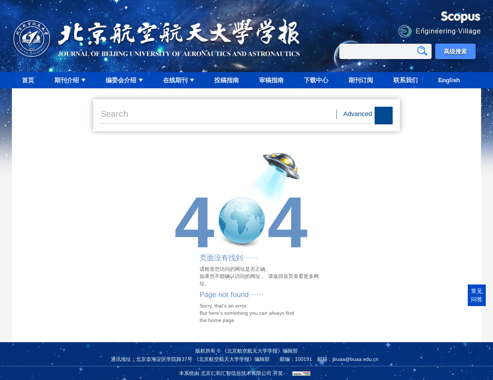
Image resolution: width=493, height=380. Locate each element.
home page (221, 320)
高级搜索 (455, 51)
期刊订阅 (361, 80)
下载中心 (316, 80)
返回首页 (283, 276)
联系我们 (405, 80)
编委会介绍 (121, 80)
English (449, 80)
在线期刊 (175, 80)
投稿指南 (226, 80)
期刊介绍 (66, 80)
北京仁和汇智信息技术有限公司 (236, 373)
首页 (28, 80)
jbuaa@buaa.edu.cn (355, 359)
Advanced (357, 114)
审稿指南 (271, 80)
